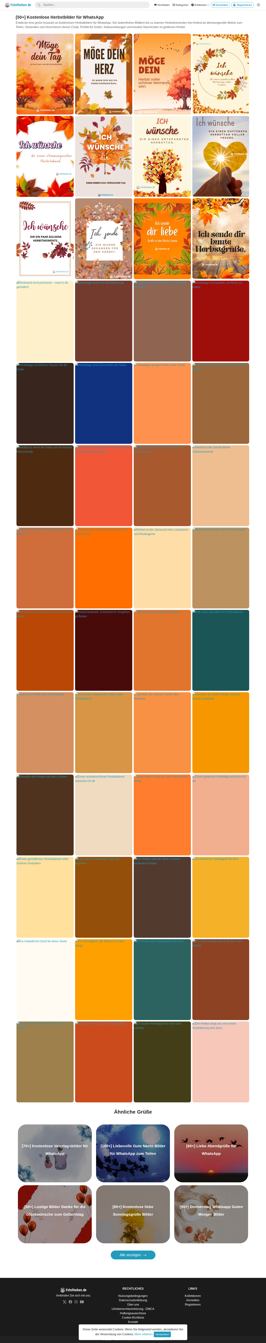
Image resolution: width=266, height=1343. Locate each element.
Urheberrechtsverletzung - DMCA (133, 1308)
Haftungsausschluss (133, 1313)
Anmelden (192, 1300)
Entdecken (200, 4)
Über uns (133, 1304)
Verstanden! (162, 1334)
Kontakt (133, 1321)
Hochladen (163, 4)
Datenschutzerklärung (133, 1300)
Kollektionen (193, 1295)
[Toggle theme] (258, 5)
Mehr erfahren (143, 1334)
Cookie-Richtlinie (133, 1317)
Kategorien (181, 4)
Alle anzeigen (131, 1255)
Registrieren (193, 1304)
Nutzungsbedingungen (133, 1295)
